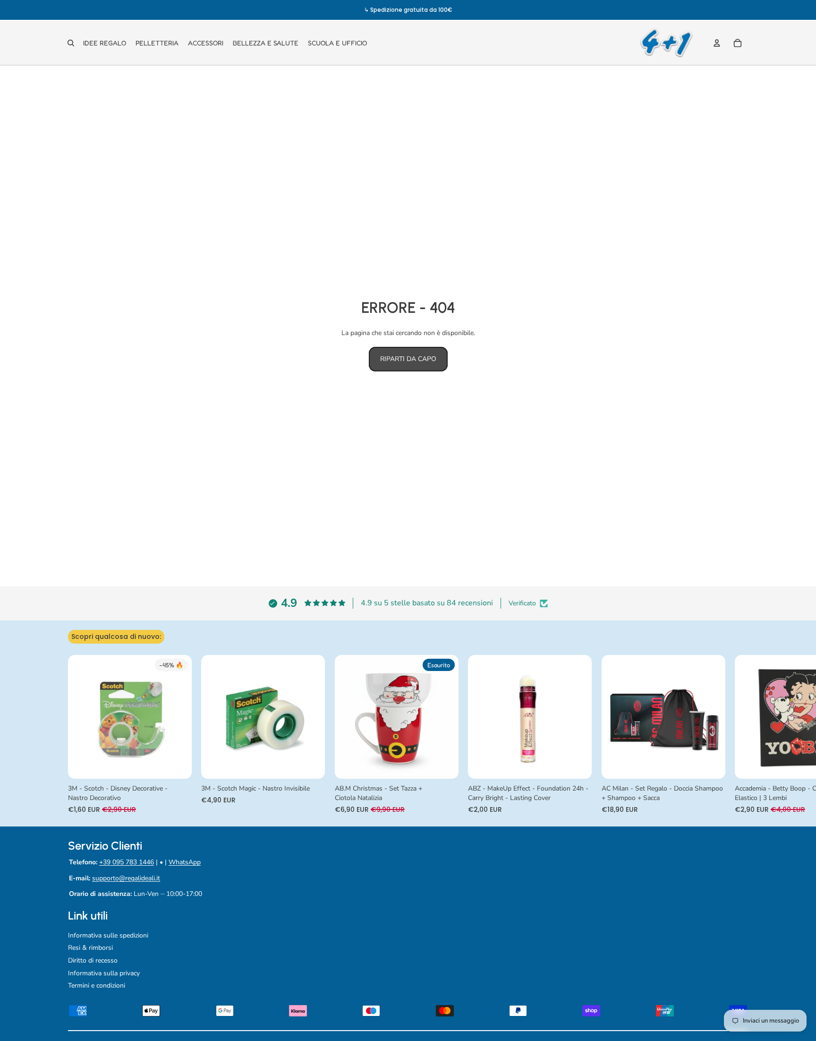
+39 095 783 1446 (126, 862)
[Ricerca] (70, 43)
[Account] (716, 43)
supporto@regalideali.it (126, 878)
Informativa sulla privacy (104, 973)
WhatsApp (185, 862)
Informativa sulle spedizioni (108, 935)
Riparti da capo (408, 358)
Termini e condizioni (96, 985)
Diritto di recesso (93, 960)
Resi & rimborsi (90, 947)
